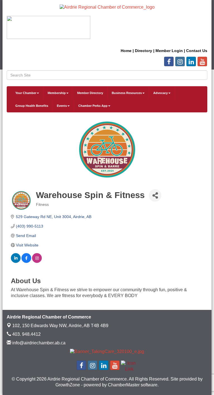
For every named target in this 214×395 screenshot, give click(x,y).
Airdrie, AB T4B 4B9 (60, 325)
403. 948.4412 (26, 334)
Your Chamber (25, 93)
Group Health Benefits (31, 105)
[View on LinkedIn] (16, 261)
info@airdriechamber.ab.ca (38, 342)
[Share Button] (155, 195)
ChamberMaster (124, 384)
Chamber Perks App (93, 105)
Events (62, 105)
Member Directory (90, 93)
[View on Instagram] (37, 261)
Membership (57, 93)
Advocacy (160, 93)
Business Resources (127, 93)
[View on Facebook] (26, 261)
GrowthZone (67, 384)
